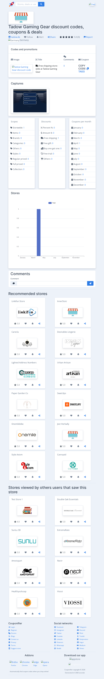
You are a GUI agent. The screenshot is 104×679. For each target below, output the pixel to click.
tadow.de (15, 37)
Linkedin (60, 639)
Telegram (83, 627)
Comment (15, 279)
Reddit (59, 648)
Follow (29, 37)
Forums (13, 633)
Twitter (59, 633)
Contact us (15, 639)
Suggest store (16, 648)
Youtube (60, 636)
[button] (92, 4)
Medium (82, 645)
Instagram (60, 630)
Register (14, 630)
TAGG (81, 71)
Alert (41, 37)
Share (52, 37)
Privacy (13, 642)
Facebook (60, 627)
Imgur (82, 642)
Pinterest (60, 642)
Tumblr (82, 636)
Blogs (13, 636)
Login (13, 627)
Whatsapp (60, 645)
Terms (13, 645)
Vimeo (82, 648)
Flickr (81, 633)
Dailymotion (84, 639)
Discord (82, 630)
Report (89, 37)
